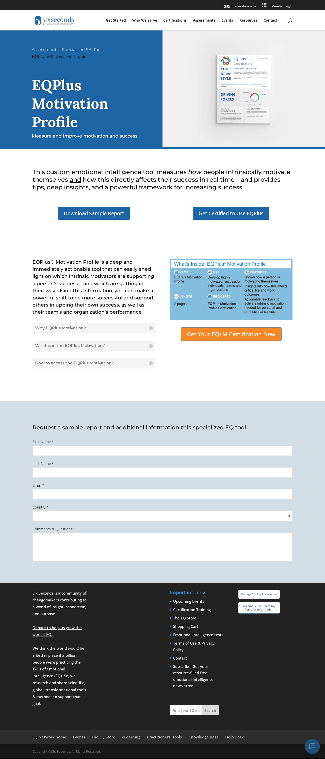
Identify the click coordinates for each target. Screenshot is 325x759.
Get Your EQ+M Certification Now (231, 334)
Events (227, 21)
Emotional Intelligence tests (198, 634)
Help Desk (234, 736)
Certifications (175, 21)
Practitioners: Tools (164, 736)
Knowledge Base (203, 736)
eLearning (131, 736)
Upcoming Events (188, 601)
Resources (248, 21)
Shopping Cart (185, 626)
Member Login (281, 6)
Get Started (116, 21)
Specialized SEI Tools (83, 49)
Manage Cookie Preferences (259, 594)
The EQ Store (185, 617)
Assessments (204, 21)
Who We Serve (144, 21)
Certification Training (192, 609)
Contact (270, 21)
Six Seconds (60, 751)
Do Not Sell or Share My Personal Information (259, 607)
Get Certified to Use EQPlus (231, 213)
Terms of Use (185, 643)
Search (210, 710)
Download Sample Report (94, 213)
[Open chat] (312, 746)
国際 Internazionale (238, 6)
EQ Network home (49, 736)
